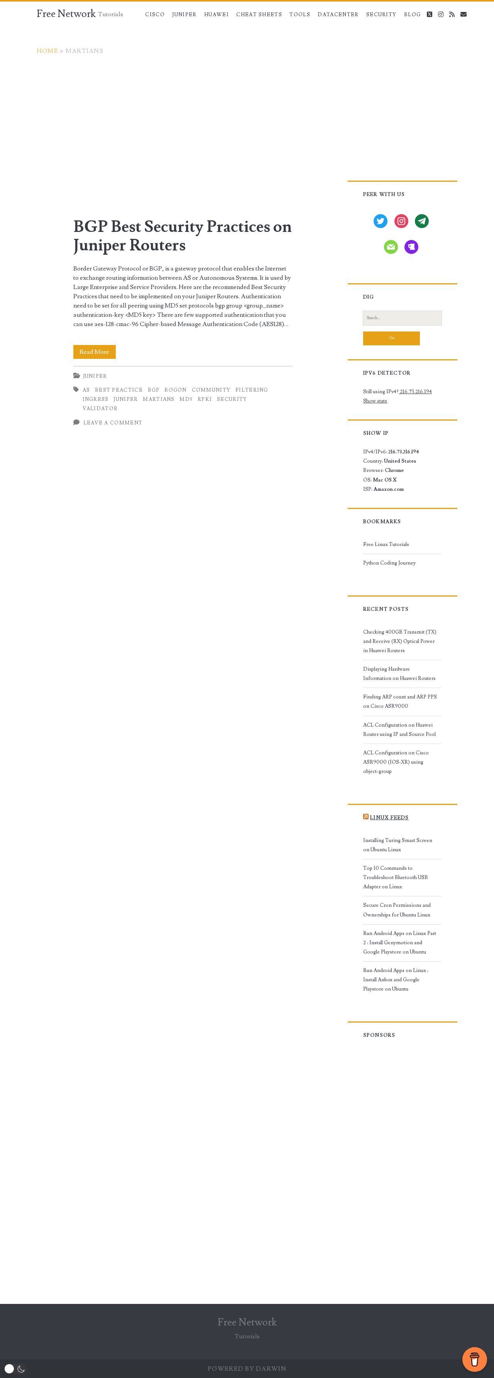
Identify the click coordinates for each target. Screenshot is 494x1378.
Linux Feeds (389, 818)
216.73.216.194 (415, 392)
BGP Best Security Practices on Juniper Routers (182, 236)
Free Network (66, 13)
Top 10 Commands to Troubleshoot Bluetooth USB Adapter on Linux (395, 877)
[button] (15, 1369)
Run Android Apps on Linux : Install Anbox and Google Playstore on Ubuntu (395, 979)
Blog (412, 15)
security (232, 399)
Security (381, 15)
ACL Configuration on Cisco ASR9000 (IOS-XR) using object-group (396, 762)
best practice (119, 390)
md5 (186, 399)
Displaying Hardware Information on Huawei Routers (399, 673)
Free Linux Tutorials (386, 544)
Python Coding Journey (389, 563)
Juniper (184, 15)
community (211, 390)
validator (100, 409)
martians (158, 399)
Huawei (216, 15)
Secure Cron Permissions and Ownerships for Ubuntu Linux (397, 910)
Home (47, 51)
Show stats (375, 401)
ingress (96, 399)
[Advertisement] (247, 113)
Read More (98, 353)
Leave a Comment (113, 423)
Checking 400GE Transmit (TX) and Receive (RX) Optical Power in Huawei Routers (399, 641)
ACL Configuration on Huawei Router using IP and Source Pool (399, 729)
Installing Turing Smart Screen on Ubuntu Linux (397, 845)
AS (86, 390)
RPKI (205, 399)
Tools (299, 15)
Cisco (155, 15)
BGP (154, 390)
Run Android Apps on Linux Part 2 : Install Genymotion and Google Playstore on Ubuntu (399, 942)
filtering (251, 390)
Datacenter (338, 15)
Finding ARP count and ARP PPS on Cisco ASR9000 (400, 701)
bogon (175, 390)
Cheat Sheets (259, 15)
